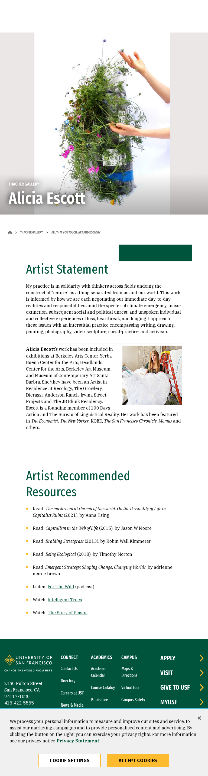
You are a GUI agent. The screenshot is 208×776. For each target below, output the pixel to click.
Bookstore (99, 699)
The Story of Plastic (67, 612)
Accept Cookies (138, 761)
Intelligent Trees (65, 599)
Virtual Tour (130, 687)
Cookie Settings (70, 761)
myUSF (168, 702)
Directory (68, 680)
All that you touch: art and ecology (75, 232)
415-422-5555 (19, 703)
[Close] (199, 718)
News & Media (72, 705)
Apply (168, 658)
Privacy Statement (78, 740)
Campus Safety (133, 699)
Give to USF (175, 687)
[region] (104, 742)
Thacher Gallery (31, 232)
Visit (166, 673)
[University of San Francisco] (28, 664)
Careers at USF (72, 693)
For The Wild (61, 586)
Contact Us (69, 668)
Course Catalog (103, 687)
